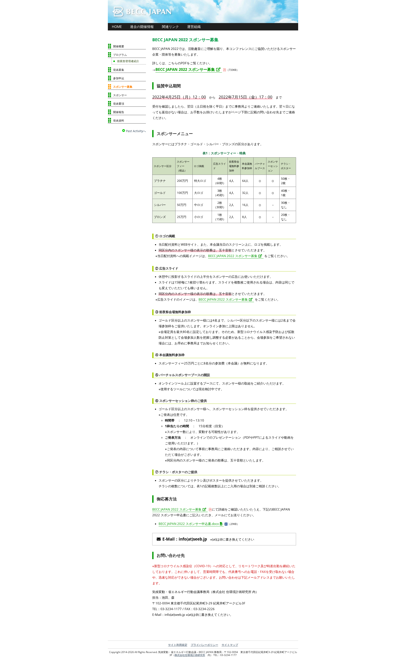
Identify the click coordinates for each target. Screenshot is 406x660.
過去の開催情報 (142, 26)
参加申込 (118, 78)
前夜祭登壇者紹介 (128, 61)
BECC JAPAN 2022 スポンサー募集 (185, 39)
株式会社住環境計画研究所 (190, 655)
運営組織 (194, 26)
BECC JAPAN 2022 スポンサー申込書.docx (189, 524)
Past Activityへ (135, 131)
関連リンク (170, 26)
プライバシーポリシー (204, 645)
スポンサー (120, 95)
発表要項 (118, 103)
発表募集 (118, 70)
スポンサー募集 (122, 87)
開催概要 (118, 46)
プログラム (120, 55)
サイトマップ (230, 645)
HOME (117, 26)
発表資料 (118, 120)
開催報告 (118, 112)
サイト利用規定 (177, 645)
